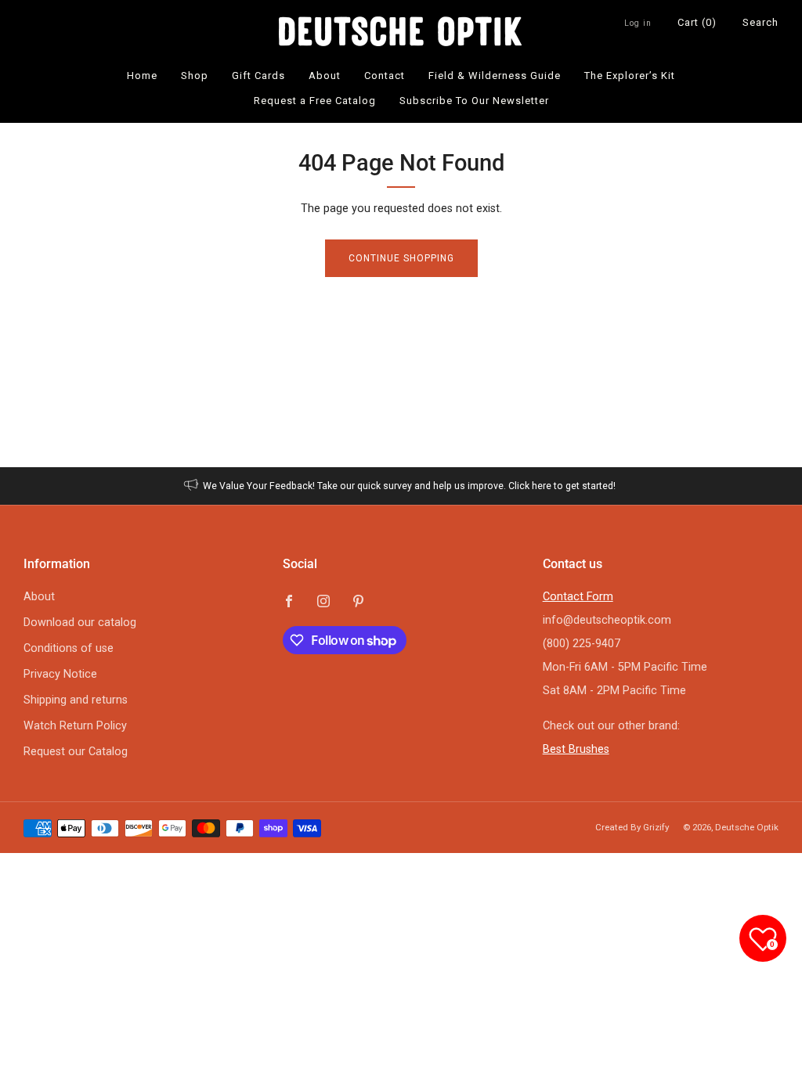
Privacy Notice (60, 674)
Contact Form (578, 596)
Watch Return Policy (75, 725)
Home (142, 75)
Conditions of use (68, 648)
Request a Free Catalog (315, 100)
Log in (638, 23)
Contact (384, 75)
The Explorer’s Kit (629, 75)
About (325, 75)
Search (760, 22)
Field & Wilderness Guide (494, 75)
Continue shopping (401, 258)
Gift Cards (258, 75)
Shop (194, 75)
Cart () (697, 22)
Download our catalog (79, 622)
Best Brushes (576, 749)
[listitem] (401, 486)
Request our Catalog (75, 751)
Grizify (656, 827)
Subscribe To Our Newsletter (474, 100)
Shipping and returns (75, 700)
